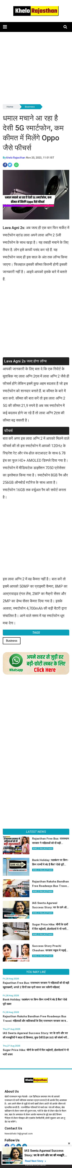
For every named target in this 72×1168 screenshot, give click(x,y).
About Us (12, 1091)
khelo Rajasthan (15, 157)
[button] (5, 27)
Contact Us (13, 1128)
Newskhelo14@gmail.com (19, 1133)
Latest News (36, 831)
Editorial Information (35, 1165)
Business (30, 106)
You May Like (36, 972)
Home (10, 106)
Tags (36, 632)
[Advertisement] (36, 67)
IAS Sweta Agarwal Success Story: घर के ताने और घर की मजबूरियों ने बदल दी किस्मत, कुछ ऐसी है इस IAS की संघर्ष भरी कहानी (35, 1037)
